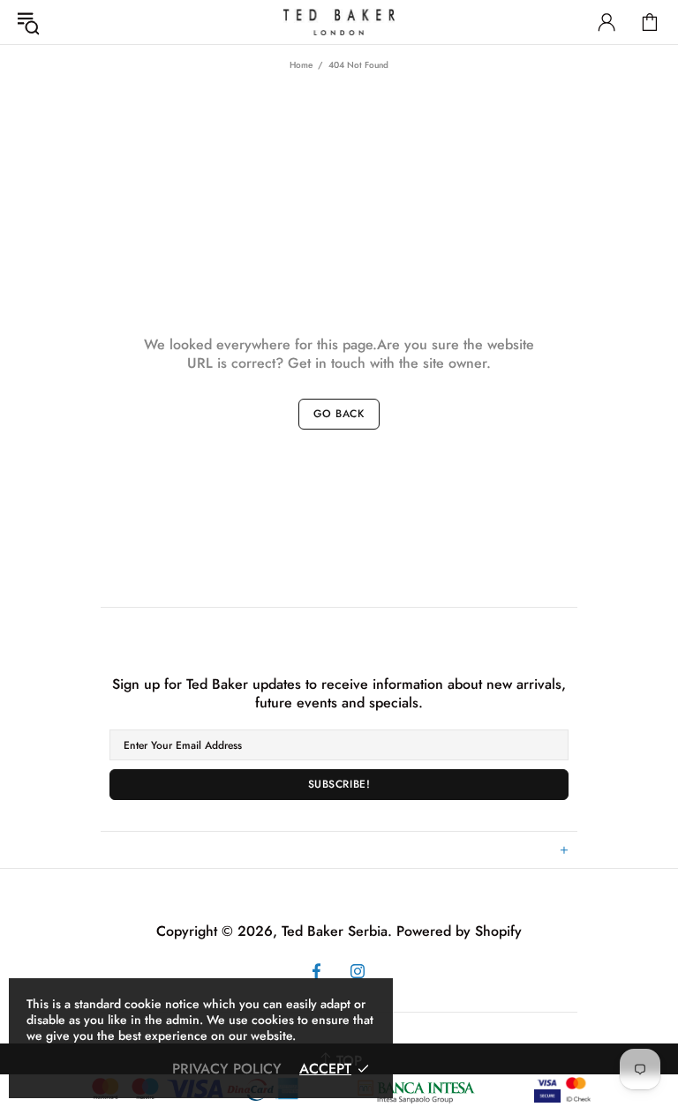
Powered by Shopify (459, 931)
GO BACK (338, 414)
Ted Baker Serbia (339, 22)
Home (301, 64)
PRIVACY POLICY (227, 1068)
